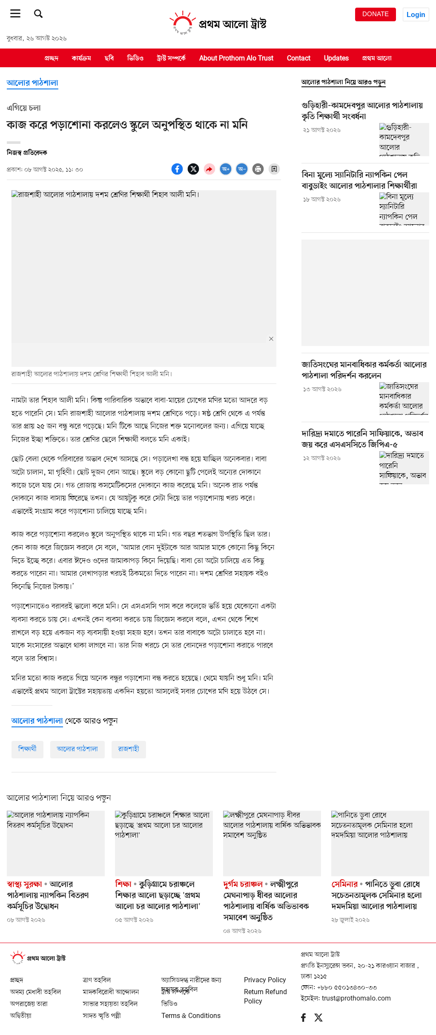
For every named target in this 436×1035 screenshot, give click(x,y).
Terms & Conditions (191, 1012)
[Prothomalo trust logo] (42, 963)
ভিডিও (135, 58)
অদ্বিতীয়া (21, 1012)
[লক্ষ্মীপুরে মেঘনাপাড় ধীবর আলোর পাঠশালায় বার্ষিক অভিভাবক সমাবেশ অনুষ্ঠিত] (272, 843)
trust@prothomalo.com (356, 999)
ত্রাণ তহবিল (97, 977)
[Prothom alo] (218, 34)
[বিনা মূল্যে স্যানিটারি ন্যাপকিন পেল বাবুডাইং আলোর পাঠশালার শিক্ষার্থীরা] (404, 209)
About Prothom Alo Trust (236, 58)
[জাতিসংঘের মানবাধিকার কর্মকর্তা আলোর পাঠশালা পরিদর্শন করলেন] (404, 398)
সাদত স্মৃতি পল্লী (102, 1012)
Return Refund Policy (265, 988)
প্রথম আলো (377, 58)
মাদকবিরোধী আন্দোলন (111, 988)
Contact (298, 58)
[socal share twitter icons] (194, 174)
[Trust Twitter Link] (322, 1020)
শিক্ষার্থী (27, 749)
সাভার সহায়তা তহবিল (110, 1000)
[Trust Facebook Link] (307, 1020)
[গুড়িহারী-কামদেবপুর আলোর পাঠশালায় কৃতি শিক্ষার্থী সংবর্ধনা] (404, 139)
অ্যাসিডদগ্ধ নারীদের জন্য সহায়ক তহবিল (191, 977)
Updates (336, 58)
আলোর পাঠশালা (32, 84)
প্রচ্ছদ (51, 58)
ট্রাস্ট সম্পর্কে (171, 58)
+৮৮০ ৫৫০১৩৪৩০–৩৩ (347, 987)
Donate (375, 14)
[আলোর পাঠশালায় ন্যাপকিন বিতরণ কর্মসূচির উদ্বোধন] (56, 843)
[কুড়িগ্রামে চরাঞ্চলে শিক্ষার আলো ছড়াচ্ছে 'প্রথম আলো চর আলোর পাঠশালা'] (164, 843)
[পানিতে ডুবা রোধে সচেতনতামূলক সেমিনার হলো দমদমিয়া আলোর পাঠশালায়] (380, 843)
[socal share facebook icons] (178, 174)
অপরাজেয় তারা (29, 1000)
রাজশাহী (128, 749)
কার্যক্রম (81, 58)
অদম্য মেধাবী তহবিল (35, 988)
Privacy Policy (265, 977)
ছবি (109, 58)
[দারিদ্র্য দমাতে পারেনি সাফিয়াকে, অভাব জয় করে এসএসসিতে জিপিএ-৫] (404, 467)
